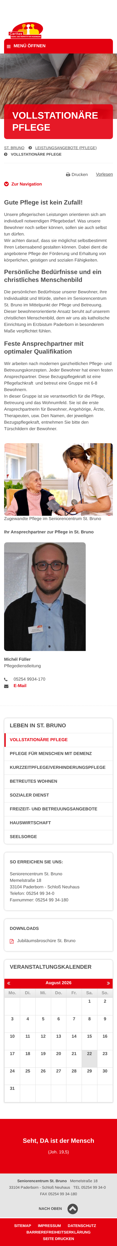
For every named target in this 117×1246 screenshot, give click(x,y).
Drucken (80, 174)
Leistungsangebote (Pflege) (66, 148)
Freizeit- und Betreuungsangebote (53, 809)
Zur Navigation (26, 184)
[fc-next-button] (108, 983)
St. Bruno (14, 148)
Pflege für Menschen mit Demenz (51, 753)
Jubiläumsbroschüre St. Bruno (46, 941)
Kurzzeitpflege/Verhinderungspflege (58, 767)
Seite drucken (58, 1238)
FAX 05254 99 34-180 (58, 1194)
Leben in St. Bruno (38, 726)
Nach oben (50, 1208)
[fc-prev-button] (8, 983)
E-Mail (20, 686)
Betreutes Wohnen (33, 781)
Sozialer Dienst (29, 795)
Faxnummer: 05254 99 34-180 (39, 900)
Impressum (49, 1225)
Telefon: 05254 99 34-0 (32, 893)
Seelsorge (23, 837)
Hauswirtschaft (30, 823)
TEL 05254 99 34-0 (89, 1187)
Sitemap (22, 1225)
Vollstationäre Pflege (36, 154)
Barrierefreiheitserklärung (58, 1232)
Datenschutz (82, 1225)
